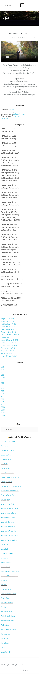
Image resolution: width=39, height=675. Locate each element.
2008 (3, 410)
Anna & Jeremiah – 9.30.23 (10, 335)
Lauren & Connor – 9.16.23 (9, 340)
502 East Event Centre (8, 441)
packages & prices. (19, 114)
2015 (2, 391)
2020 (3, 378)
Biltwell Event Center (7, 450)
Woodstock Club (6, 652)
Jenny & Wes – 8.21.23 (8, 348)
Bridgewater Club (6, 459)
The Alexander (5, 634)
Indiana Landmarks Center (9, 509)
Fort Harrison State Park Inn (10, 491)
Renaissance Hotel (7, 603)
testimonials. (17, 116)
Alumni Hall (4, 446)
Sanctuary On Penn (7, 611)
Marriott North (5, 567)
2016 (2, 388)
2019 (2, 380)
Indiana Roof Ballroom (8, 518)
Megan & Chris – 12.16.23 (8, 319)
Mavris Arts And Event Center (10, 571)
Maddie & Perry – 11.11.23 (8, 324)
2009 (3, 407)
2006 (3, 415)
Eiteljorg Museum (6, 482)
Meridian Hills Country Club (9, 576)
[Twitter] (30, 670)
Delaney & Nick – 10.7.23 (8, 332)
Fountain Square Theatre (9, 495)
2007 (3, 413)
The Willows (5, 643)
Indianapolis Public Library (9, 540)
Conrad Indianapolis (7, 473)
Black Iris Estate (6, 455)
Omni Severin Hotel (7, 589)
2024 (2, 367)
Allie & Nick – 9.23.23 (7, 337)
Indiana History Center (8, 504)
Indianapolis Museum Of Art (10, 535)
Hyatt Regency (5, 500)
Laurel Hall (4, 549)
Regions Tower (5, 598)
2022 (2, 372)
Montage (4, 580)
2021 (2, 375)
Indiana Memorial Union (8, 513)
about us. (12, 110)
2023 (2, 370)
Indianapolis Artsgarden (8, 531)
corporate (10, 112)
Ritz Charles (4, 607)
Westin (3, 647)
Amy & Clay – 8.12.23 (7, 351)
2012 (2, 399)
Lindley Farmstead (7, 553)
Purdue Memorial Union (8, 594)
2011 (2, 402)
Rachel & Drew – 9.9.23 (8, 343)
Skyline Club (5, 625)
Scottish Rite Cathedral (8, 616)
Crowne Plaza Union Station (10, 477)
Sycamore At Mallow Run (9, 629)
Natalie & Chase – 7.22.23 (9, 356)
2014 (2, 394)
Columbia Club (5, 468)
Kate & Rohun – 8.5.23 (8, 353)
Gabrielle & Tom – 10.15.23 (9, 329)
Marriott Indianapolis (7, 562)
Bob (13, 37)
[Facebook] (33, 670)
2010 (2, 404)
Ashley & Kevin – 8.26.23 (9, 345)
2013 (2, 396)
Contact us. (4, 118)
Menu (22, 5)
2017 (2, 386)
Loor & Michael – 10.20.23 (18, 33)
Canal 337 (4, 464)
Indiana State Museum (8, 526)
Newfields (4, 585)
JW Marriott (5, 544)
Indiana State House (7, 522)
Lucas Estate (5, 558)
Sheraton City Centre (7, 621)
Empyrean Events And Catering (11, 486)
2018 (2, 383)
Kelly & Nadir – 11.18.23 (8, 321)
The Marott (4, 638)
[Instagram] (36, 670)
